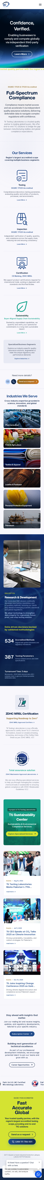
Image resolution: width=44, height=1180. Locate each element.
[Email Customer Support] (7, 381)
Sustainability (22, 315)
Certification (22, 272)
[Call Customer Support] (13, 381)
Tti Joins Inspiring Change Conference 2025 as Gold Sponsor (20, 986)
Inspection (22, 229)
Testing (22, 184)
